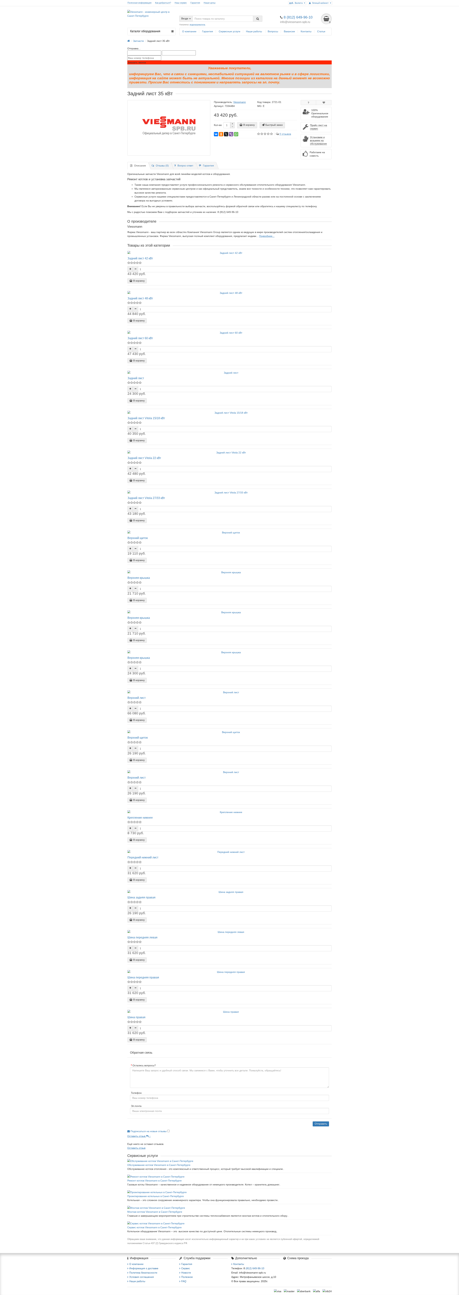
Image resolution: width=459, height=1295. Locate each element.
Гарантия (195, 3)
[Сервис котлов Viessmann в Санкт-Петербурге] (229, 1223)
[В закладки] (324, 102)
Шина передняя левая (142, 937)
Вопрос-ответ (185, 165)
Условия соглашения (141, 1276)
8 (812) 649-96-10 (298, 17)
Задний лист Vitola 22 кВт (144, 458)
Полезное (187, 1276)
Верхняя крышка (138, 577)
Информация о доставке (143, 1268)
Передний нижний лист (142, 857)
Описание (140, 165)
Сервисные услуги (229, 31)
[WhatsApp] (236, 134)
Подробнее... (267, 236)
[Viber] (231, 134)
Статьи (321, 31)
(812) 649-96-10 (255, 1268)
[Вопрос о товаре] (308, 102)
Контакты (306, 31)
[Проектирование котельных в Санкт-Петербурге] (229, 1192)
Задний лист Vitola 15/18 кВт (146, 418)
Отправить (321, 1123)
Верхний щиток (137, 538)
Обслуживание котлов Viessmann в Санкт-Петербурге (158, 1165)
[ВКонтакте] (216, 134)
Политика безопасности (143, 1272)
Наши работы (254, 31)
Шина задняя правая (141, 897)
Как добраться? (163, 3)
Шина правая (136, 1017)
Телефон (136, 1092)
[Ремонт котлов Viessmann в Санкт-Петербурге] (229, 1177)
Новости (186, 1272)
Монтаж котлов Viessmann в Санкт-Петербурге (154, 1211)
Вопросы (273, 31)
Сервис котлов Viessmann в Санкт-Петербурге (154, 1227)
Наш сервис (181, 3)
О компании (189, 31)
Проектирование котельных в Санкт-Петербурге (155, 1196)
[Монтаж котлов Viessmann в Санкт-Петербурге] (229, 1208)
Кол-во (218, 125)
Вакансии (289, 31)
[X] (226, 134)
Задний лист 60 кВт (140, 338)
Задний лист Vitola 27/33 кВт (146, 498)
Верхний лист (136, 697)
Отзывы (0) (162, 165)
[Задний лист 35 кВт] (168, 128)
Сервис (185, 1268)
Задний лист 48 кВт (140, 298)
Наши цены (210, 3)
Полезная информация (139, 3)
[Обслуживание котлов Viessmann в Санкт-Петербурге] (229, 1161)
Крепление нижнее (140, 817)
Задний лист (135, 378)
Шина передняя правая (143, 977)
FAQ (183, 1281)
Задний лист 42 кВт (140, 258)
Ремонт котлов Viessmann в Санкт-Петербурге (154, 1180)
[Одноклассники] (221, 134)
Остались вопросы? (144, 1065)
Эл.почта (136, 1106)
